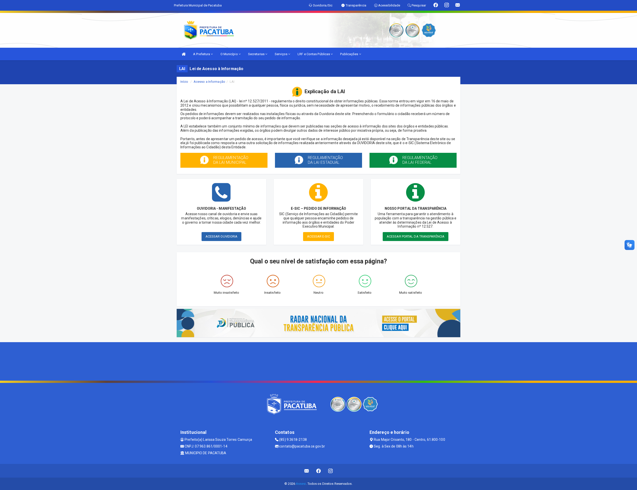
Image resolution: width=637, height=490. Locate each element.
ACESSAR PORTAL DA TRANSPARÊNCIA (415, 236)
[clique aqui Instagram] (330, 470)
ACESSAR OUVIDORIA (222, 236)
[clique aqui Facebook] (318, 470)
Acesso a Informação (209, 81)
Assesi (301, 484)
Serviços (281, 54)
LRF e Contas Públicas (314, 54)
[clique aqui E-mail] (306, 470)
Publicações (349, 54)
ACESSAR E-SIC (318, 236)
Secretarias (256, 54)
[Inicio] (183, 54)
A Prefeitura (202, 54)
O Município (229, 54)
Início (184, 81)
